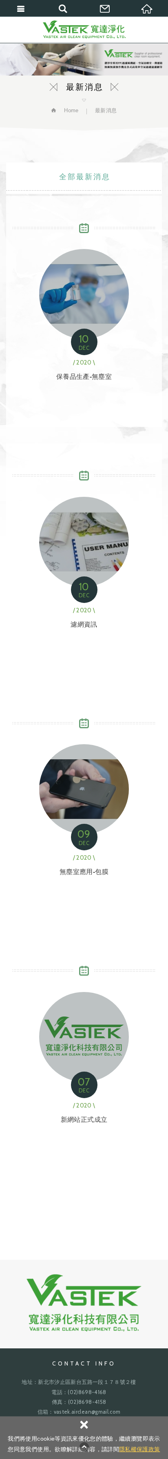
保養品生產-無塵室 (84, 311)
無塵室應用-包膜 (84, 807)
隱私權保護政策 (139, 1449)
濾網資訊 (84, 559)
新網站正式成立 (84, 1054)
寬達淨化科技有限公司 (84, 29)
